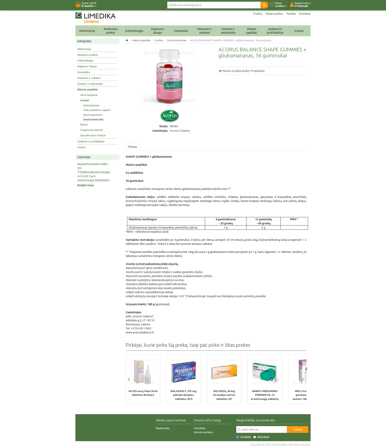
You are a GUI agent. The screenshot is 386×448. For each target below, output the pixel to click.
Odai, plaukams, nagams (97, 110)
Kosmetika (181, 30)
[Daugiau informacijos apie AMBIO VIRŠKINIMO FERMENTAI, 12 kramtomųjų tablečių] (264, 371)
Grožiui (84, 100)
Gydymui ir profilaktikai (275, 30)
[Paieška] (264, 5)
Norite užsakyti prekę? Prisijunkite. (243, 70)
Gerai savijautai (89, 95)
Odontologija (134, 30)
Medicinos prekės (110, 30)
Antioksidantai (91, 105)
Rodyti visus (85, 185)
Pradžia (257, 13)
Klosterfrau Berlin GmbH (92, 164)
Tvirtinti (297, 429)
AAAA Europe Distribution (93, 180)
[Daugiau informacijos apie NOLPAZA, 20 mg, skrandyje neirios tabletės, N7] (224, 371)
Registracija (162, 428)
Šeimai (84, 124)
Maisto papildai (251, 30)
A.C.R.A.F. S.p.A (86, 176)
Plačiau (132, 146)
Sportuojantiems (92, 115)
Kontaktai (305, 13)
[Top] (127, 40)
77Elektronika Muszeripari (93, 172)
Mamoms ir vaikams (204, 30)
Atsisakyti (263, 437)
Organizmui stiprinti (91, 130)
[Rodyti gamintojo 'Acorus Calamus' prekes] (169, 115)
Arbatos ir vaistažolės (228, 30)
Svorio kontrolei (93, 119)
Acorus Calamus (180, 130)
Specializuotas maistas (93, 135)
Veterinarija (87, 30)
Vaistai (299, 30)
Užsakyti (245, 437)
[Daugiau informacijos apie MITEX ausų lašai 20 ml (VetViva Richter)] (143, 371)
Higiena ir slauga (157, 30)
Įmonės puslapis (203, 432)
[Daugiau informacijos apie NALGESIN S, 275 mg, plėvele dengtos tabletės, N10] (183, 371)
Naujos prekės (274, 13)
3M (79, 168)
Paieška (291, 13)
